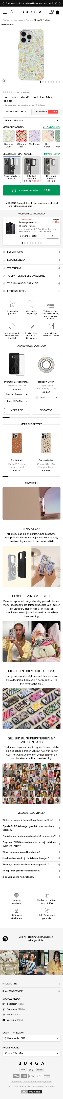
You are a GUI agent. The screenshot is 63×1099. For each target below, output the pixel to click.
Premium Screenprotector (18, 382)
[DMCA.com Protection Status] (31, 1092)
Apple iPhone (25, 20)
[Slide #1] (43, 82)
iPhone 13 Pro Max (42, 20)
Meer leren (53, 154)
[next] (59, 3)
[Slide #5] (53, 82)
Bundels (47, 112)
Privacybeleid (44, 1082)
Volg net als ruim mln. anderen (36, 939)
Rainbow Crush (46, 382)
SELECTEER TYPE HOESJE (17, 154)
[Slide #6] (56, 82)
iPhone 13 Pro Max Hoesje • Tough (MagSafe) (17, 466)
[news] (51, 12)
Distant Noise (46, 460)
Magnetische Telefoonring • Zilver (46, 387)
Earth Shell (17, 460)
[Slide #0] (40, 82)
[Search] (12, 12)
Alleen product (16, 112)
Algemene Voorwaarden (24, 1082)
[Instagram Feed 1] (31, 962)
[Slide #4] (51, 82)
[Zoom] (4, 81)
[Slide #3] (48, 82)
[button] (16, 92)
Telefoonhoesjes (10, 20)
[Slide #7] (59, 82)
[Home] (31, 12)
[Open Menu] (5, 12)
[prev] (3, 3)
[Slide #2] (45, 82)
